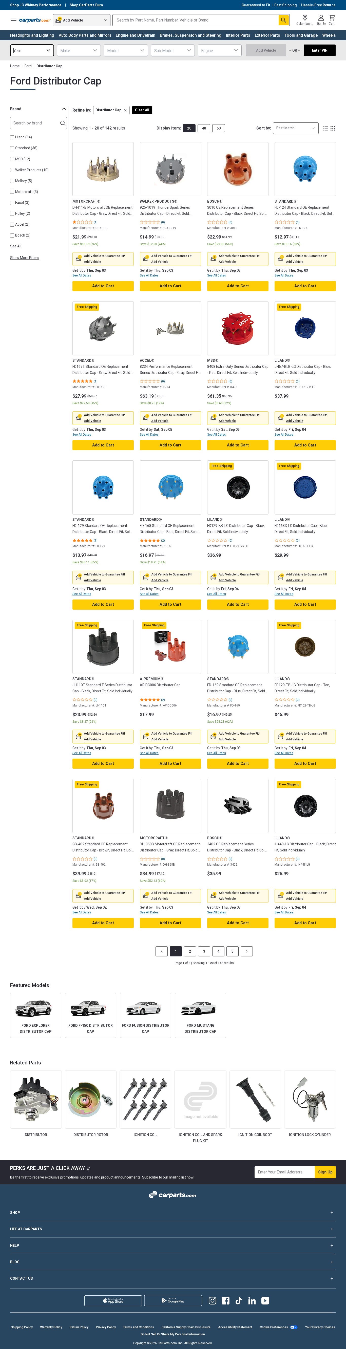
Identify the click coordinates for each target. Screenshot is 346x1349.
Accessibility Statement (235, 1327)
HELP (14, 1246)
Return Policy (79, 1327)
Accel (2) (22, 224)
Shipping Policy (22, 1327)
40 (204, 128)
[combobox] (32, 50)
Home (15, 66)
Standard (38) (26, 148)
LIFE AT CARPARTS (26, 1229)
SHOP (15, 1213)
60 (219, 128)
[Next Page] (247, 951)
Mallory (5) (23, 181)
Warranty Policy (51, 1327)
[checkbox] (12, 137)
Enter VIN (320, 50)
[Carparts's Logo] (35, 20)
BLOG (15, 1262)
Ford (28, 66)
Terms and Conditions (138, 1327)
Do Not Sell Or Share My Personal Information (173, 1334)
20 (189, 128)
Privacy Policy (106, 1327)
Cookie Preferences (274, 1327)
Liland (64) (23, 137)
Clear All (142, 110)
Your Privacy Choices (320, 1327)
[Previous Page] (162, 951)
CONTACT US (21, 1278)
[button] (111, 110)
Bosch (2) (22, 235)
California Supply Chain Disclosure (186, 1327)
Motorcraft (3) (26, 192)
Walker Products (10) (32, 170)
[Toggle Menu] (13, 20)
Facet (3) (22, 203)
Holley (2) (22, 213)
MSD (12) (22, 159)
